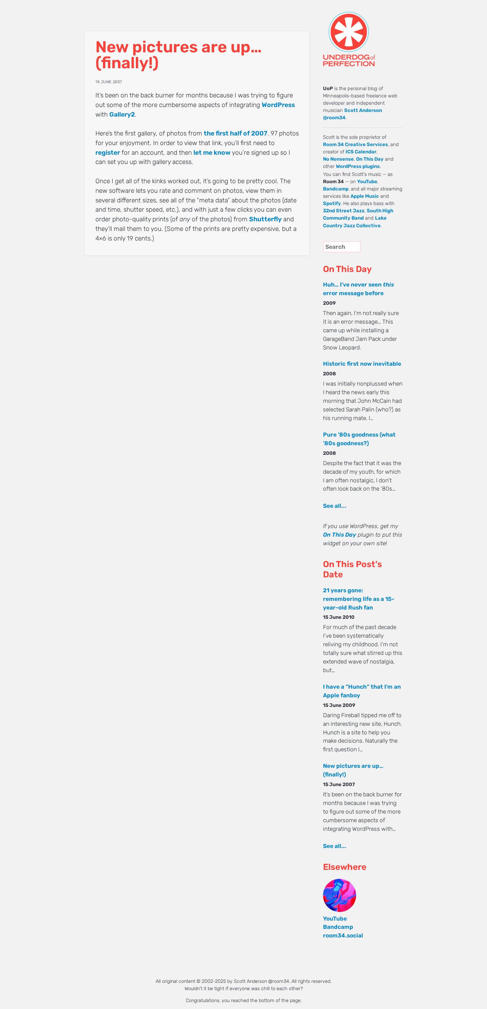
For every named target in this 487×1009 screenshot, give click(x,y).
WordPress (278, 105)
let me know (212, 152)
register (107, 152)
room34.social (343, 935)
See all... (334, 506)
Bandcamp (336, 189)
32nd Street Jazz (343, 211)
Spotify (332, 203)
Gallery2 (122, 114)
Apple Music (365, 196)
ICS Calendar (361, 152)
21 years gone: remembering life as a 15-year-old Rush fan (358, 599)
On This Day (370, 159)
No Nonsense (338, 159)
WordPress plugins (358, 166)
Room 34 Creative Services (355, 144)
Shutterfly (265, 219)
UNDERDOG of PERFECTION (361, 33)
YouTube (367, 182)
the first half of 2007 (235, 133)
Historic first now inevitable (362, 363)
